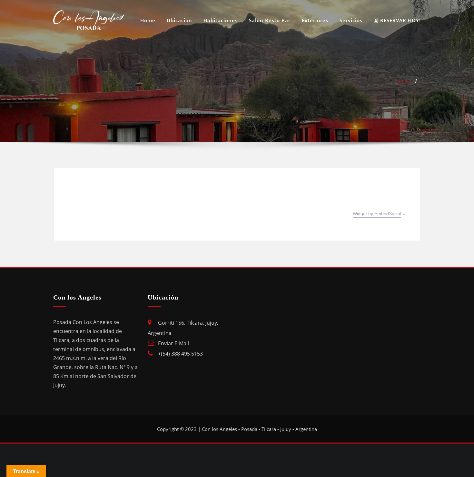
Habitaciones (220, 20)
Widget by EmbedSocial (377, 213)
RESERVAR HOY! (400, 20)
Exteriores (315, 20)
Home (147, 20)
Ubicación (179, 20)
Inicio (405, 81)
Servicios (351, 20)
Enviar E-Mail (173, 343)
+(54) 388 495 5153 (180, 353)
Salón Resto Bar (270, 20)
